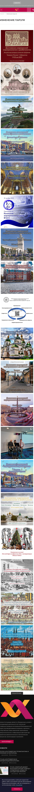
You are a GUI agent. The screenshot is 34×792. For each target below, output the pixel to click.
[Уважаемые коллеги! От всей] (17, 542)
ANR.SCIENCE (4, 755)
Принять (17, 789)
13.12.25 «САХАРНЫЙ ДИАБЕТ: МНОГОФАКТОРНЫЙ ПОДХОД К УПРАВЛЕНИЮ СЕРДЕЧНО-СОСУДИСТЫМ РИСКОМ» (17, 5)
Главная (2, 13)
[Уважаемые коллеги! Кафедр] (17, 311)
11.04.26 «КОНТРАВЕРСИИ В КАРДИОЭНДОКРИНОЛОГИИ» (9, 760)
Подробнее (19, 785)
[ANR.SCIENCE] (17, 10)
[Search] (29, 10)
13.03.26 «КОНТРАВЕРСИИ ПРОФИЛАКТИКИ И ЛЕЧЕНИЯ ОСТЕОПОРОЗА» (14, 752)
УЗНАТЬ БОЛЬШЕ (6, 741)
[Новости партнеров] (17, 211)
